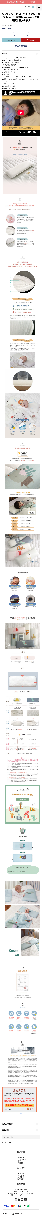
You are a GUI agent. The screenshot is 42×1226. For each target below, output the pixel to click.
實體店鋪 (21, 1173)
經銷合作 (21, 1161)
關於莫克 (21, 1157)
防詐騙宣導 (21, 1179)
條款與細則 (21, 1163)
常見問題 (21, 1175)
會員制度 (21, 1177)
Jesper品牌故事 (21, 1159)
